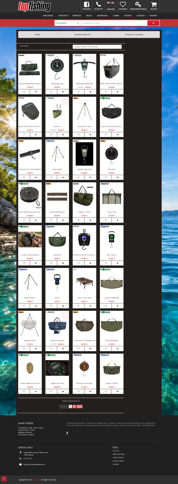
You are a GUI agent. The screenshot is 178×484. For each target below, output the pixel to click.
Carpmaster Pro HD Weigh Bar (30, 169)
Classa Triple (57, 169)
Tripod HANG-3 (30, 298)
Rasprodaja (102, 15)
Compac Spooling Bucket (30, 255)
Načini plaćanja (118, 454)
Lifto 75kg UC (112, 255)
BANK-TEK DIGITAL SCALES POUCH (30, 126)
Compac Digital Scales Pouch (29, 383)
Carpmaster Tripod (84, 126)
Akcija (89, 15)
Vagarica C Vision (84, 212)
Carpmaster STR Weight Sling (84, 340)
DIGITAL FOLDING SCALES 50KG (84, 255)
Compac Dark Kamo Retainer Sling (111, 126)
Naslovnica (48, 15)
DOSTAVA (128, 15)
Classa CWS (111, 212)
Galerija (140, 15)
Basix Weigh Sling (111, 340)
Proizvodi (62, 15)
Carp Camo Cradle (84, 298)
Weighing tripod (30, 340)
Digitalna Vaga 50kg (84, 169)
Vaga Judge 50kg (57, 84)
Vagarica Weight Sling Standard (30, 84)
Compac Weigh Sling (111, 298)
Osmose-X (57, 126)
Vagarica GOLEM (112, 383)
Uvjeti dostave (118, 457)
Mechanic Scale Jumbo (84, 383)
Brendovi (77, 15)
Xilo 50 (57, 298)
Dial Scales (112, 169)
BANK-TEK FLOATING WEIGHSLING (111, 84)
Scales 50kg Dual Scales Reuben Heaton (30, 212)
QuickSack (57, 255)
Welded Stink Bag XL (57, 212)
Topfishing (36, 480)
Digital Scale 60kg (57, 383)
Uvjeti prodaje (118, 461)
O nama (116, 15)
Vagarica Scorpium (57, 340)
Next (79, 406)
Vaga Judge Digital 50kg (84, 84)
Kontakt (153, 15)
